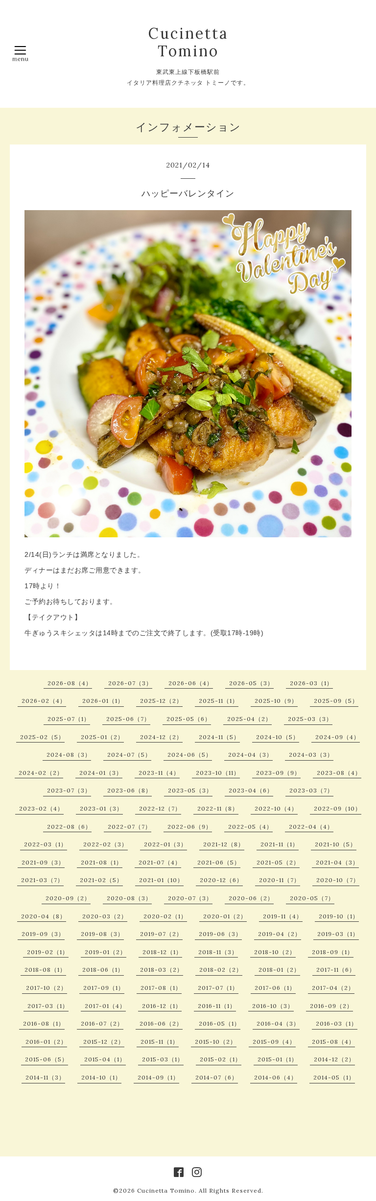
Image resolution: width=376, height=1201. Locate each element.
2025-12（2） (161, 700)
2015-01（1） (278, 1059)
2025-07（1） (68, 718)
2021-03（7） (42, 880)
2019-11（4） (283, 916)
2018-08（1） (45, 969)
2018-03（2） (161, 969)
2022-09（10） (337, 808)
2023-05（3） (190, 790)
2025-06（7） (128, 718)
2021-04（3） (337, 862)
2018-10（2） (275, 952)
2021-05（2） (278, 862)
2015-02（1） (220, 1059)
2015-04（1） (105, 1059)
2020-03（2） (104, 916)
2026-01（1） (103, 700)
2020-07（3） (190, 898)
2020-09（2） (68, 898)
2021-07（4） (160, 862)
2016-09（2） (331, 1005)
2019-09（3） (43, 933)
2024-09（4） (337, 737)
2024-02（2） (41, 772)
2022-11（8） (217, 808)
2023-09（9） (278, 772)
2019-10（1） (339, 916)
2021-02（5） (101, 880)
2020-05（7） (312, 898)
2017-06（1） (275, 987)
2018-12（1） (162, 952)
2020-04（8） (43, 916)
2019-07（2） (161, 933)
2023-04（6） (251, 790)
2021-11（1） (279, 844)
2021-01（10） (161, 880)
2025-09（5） (336, 700)
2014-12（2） (334, 1059)
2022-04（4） (311, 826)
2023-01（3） (101, 808)
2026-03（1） (311, 683)
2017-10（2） (46, 987)
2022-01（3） (165, 844)
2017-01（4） (105, 1005)
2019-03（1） (338, 933)
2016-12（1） (162, 1005)
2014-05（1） (334, 1077)
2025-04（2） (249, 718)
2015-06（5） (46, 1059)
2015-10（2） (215, 1041)
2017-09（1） (103, 987)
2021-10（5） (335, 844)
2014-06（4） (275, 1077)
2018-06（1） (103, 969)
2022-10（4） (276, 808)
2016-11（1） (217, 1005)
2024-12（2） (161, 737)
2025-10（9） (276, 700)
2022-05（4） (250, 826)
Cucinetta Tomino (188, 42)
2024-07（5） (129, 754)
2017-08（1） (161, 987)
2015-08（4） (333, 1041)
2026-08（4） (69, 683)
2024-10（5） (277, 737)
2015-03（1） (163, 1059)
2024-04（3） (250, 754)
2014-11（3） (45, 1077)
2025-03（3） (310, 718)
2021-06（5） (218, 862)
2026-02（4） (44, 700)
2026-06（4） (190, 683)
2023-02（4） (41, 808)
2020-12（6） (221, 880)
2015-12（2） (103, 1041)
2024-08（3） (69, 754)
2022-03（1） (45, 844)
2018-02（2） (220, 969)
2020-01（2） (225, 916)
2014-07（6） (216, 1077)
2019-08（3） (102, 933)
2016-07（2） (102, 1023)
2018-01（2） (279, 969)
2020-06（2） (251, 898)
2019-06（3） (220, 933)
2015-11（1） (160, 1041)
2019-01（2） (105, 952)
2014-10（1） (101, 1077)
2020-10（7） (337, 880)
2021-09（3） (43, 862)
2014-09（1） (158, 1077)
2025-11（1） (218, 700)
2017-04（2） (333, 987)
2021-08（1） (101, 862)
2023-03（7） (311, 790)
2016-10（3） (273, 1005)
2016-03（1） (336, 1023)
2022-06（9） (189, 826)
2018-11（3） (218, 952)
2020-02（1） (165, 916)
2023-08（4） (339, 772)
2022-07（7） (129, 826)
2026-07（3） (130, 683)
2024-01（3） (100, 772)
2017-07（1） (218, 987)
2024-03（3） (311, 754)
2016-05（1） (219, 1023)
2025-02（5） (42, 737)
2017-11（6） (335, 969)
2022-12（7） (160, 808)
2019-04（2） (279, 933)
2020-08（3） (129, 898)
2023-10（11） (218, 772)
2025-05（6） (188, 718)
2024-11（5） (219, 737)
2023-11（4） (159, 772)
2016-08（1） (44, 1023)
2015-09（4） (274, 1041)
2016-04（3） (278, 1023)
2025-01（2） (102, 737)
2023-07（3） (69, 790)
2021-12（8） (223, 844)
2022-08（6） (69, 826)
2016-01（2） (46, 1041)
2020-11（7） (279, 880)
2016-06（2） (161, 1023)
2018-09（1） (332, 952)
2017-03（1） (48, 1005)
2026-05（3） (251, 683)
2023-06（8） (129, 790)
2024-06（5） (189, 754)
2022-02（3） (105, 844)
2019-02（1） (48, 952)
